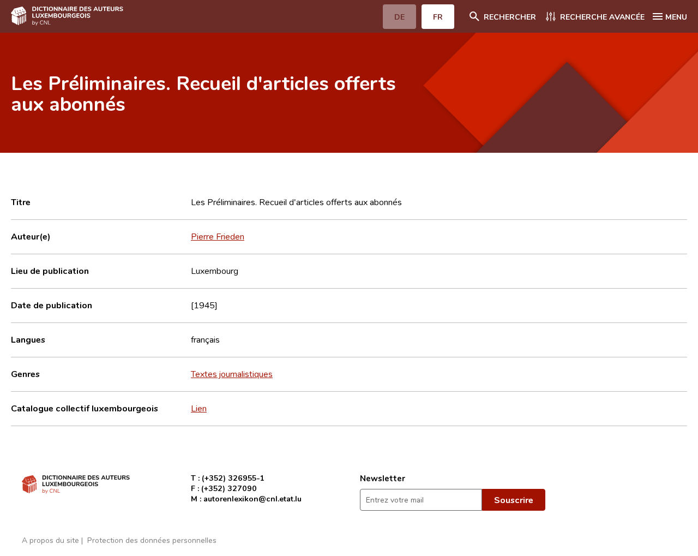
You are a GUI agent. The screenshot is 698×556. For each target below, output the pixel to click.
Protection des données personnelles (151, 540)
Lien (199, 408)
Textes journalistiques (232, 373)
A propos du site (50, 540)
